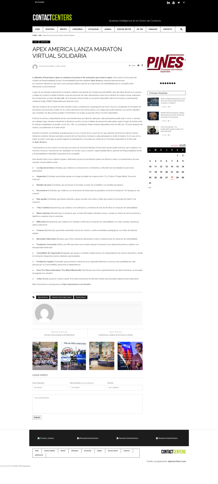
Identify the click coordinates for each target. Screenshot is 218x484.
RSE (40, 35)
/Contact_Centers (47, 438)
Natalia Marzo (81, 297)
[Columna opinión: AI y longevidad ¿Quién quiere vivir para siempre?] (153, 130)
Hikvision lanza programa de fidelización (59, 335)
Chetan (15, 466)
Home (34, 35)
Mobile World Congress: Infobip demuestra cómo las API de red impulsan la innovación (172, 115)
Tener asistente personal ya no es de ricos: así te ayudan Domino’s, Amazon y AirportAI (173, 101)
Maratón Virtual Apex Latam (61, 297)
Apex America (97, 80)
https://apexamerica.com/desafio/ (77, 284)
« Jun (149, 187)
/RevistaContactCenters (88, 438)
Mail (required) (75, 383)
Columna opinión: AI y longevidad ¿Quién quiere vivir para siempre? (172, 129)
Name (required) (38, 383)
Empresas (44, 42)
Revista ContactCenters (128, 438)
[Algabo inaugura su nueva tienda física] (101, 356)
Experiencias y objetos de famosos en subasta (116, 335)
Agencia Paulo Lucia (177, 461)
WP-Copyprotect (24, 466)
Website (110, 383)
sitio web (61, 98)
